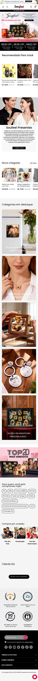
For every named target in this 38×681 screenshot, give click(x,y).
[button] (3, 7)
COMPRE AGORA (19, 148)
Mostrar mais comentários (19, 577)
